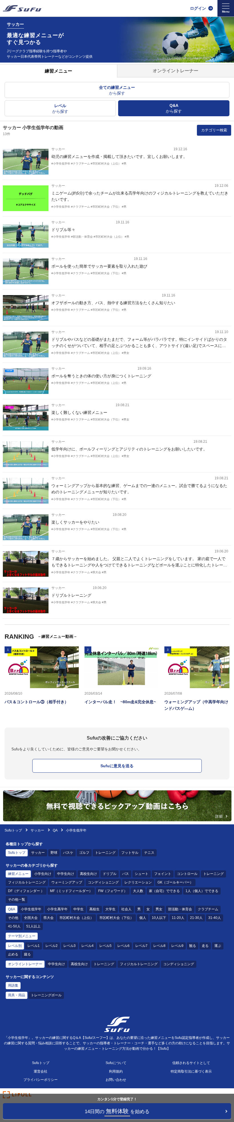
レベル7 (141, 946)
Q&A (11, 909)
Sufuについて (116, 1063)
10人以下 (159, 918)
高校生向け (88, 874)
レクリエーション (138, 882)
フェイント (162, 874)
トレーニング (105, 853)
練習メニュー (18, 874)
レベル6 (123, 946)
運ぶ (217, 946)
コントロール (187, 874)
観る (192, 946)
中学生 (78, 909)
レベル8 (159, 946)
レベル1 (33, 946)
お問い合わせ (116, 1080)
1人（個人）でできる (201, 891)
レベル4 (87, 946)
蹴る (27, 954)
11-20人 (178, 918)
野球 (54, 853)
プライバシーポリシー (40, 1080)
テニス (149, 853)
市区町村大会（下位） (116, 918)
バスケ (68, 853)
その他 (13, 918)
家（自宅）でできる (164, 891)
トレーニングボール (46, 995)
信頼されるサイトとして (191, 1063)
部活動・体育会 (180, 909)
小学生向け (42, 874)
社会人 (126, 909)
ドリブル (109, 874)
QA (55, 830)
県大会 (48, 918)
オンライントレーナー (25, 964)
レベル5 (105, 946)
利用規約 (116, 1071)
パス (125, 874)
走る (205, 946)
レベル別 (15, 946)
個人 (142, 918)
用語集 (13, 985)
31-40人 (214, 918)
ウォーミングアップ (66, 882)
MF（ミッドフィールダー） (71, 891)
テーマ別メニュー (21, 936)
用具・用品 (16, 995)
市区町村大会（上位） (76, 918)
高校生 (94, 909)
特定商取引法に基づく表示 (191, 1071)
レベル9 (177, 946)
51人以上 (33, 926)
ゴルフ (84, 853)
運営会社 (40, 1071)
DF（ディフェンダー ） (26, 891)
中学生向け (65, 874)
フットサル (129, 853)
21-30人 (196, 918)
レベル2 (51, 946)
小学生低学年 (31, 909)
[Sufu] (22, 8)
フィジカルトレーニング (27, 882)
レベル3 (69, 946)
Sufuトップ (13, 830)
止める (13, 954)
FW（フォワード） (112, 891)
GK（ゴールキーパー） (175, 882)
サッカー (38, 830)
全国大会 (31, 918)
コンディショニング (103, 882)
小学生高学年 (57, 909)
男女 (159, 909)
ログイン (198, 8)
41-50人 (14, 926)
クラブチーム (208, 909)
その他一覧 (16, 899)
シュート (141, 874)
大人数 (138, 891)
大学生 (110, 909)
